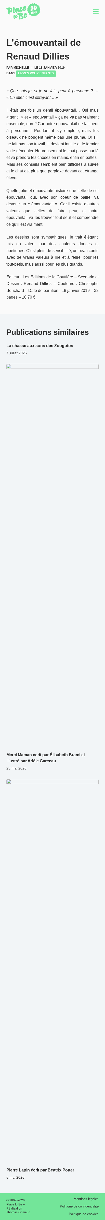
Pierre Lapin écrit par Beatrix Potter (40, 1170)
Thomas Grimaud (18, 1212)
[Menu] (96, 11)
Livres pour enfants (36, 73)
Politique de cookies (84, 1214)
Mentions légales (86, 1199)
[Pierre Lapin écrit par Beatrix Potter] (52, 970)
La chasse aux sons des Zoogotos (39, 346)
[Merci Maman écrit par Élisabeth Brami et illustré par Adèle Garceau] (52, 555)
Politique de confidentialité (79, 1206)
